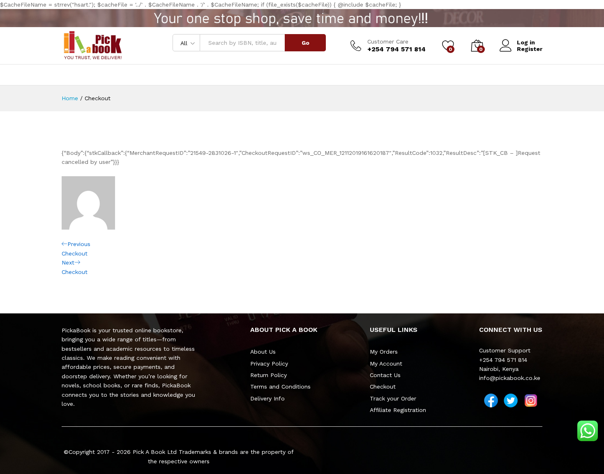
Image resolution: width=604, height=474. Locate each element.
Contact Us (385, 375)
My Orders (384, 351)
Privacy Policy (269, 363)
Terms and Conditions (280, 386)
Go (305, 42)
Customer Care (387, 41)
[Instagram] (531, 400)
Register (529, 49)
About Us (263, 351)
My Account (386, 363)
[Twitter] (511, 400)
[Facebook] (491, 400)
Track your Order (393, 398)
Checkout (383, 386)
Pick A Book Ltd (156, 452)
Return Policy (268, 375)
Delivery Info (267, 398)
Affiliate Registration (398, 410)
